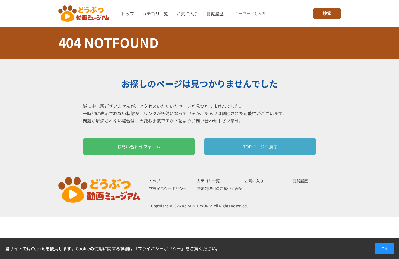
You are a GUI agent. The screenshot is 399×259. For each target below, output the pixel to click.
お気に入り (187, 13)
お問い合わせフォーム (138, 146)
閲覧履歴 (215, 13)
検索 (327, 13)
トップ (127, 13)
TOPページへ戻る (260, 146)
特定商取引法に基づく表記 (219, 188)
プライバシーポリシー (168, 188)
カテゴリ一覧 (155, 13)
